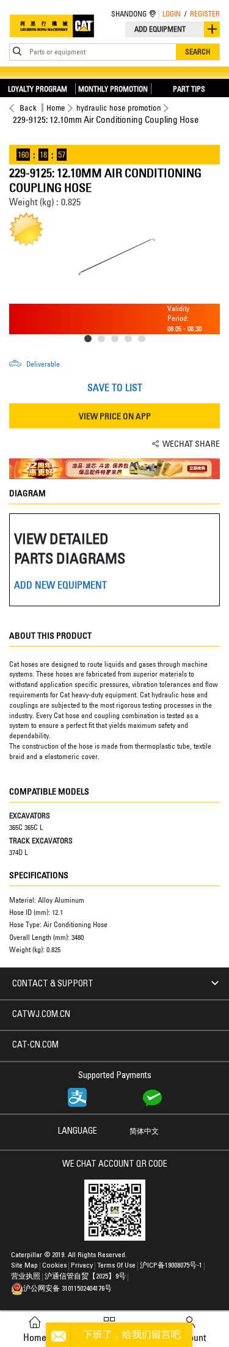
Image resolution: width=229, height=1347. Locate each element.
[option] (114, 258)
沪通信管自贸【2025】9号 (85, 1276)
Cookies (54, 1265)
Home (55, 107)
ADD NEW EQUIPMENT (60, 585)
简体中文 (144, 1132)
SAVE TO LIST (114, 387)
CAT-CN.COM (35, 1045)
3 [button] (117, 341)
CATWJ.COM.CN (41, 1015)
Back (28, 107)
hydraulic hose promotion (118, 107)
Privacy (82, 1265)
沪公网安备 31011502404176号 (67, 1289)
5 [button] (144, 341)
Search (197, 51)
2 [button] (104, 341)
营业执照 (25, 1276)
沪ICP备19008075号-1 (171, 1265)
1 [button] (90, 341)
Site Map (24, 1265)
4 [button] (131, 341)
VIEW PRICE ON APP (115, 416)
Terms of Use (116, 1265)
